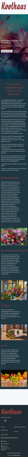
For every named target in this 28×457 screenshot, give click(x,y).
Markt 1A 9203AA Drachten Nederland (5, 448)
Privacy (2, 427)
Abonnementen (4, 434)
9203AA (5, 441)
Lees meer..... (4, 225)
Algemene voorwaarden (19, 427)
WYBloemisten (16, 455)
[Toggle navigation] (2, 11)
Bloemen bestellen (6, 51)
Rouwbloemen (4, 430)
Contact (16, 51)
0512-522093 (6, 443)
